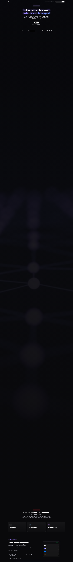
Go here (40, 24)
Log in (60, 1)
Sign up (63, 1)
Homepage (49, 1)
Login (52, 1)
